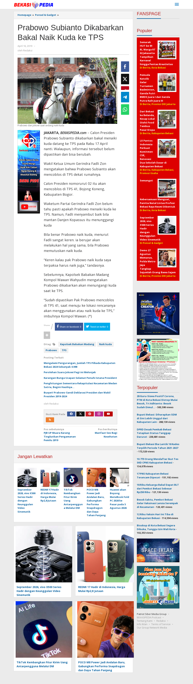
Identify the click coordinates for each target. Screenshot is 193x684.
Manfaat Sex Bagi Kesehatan (106, 433)
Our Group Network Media (152, 627)
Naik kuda (105, 344)
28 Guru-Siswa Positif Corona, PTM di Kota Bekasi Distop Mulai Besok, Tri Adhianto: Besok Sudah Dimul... (157, 401)
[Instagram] (99, 414)
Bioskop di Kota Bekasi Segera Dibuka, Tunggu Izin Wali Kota (156, 527)
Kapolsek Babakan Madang (77, 344)
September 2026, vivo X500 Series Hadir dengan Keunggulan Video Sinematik (26, 500)
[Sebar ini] (125, 66)
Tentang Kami (144, 620)
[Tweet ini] (125, 79)
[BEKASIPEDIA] (33, 4)
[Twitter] (80, 414)
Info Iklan (142, 624)
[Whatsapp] (125, 109)
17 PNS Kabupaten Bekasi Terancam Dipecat (152, 475)
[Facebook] (71, 414)
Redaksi (161, 620)
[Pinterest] (90, 414)
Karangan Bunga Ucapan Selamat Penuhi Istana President (80, 378)
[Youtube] (108, 414)
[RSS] (50, 419)
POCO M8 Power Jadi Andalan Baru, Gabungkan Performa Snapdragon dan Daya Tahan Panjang (96, 502)
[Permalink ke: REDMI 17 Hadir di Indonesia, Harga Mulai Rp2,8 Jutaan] (50, 477)
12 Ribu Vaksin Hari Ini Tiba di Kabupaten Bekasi (155, 516)
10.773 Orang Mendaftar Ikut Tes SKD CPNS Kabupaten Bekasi (157, 460)
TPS (64, 350)
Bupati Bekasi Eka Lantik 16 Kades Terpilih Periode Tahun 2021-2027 (158, 446)
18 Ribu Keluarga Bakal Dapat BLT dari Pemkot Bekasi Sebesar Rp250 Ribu (158, 488)
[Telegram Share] (125, 97)
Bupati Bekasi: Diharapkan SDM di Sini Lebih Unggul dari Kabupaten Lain (157, 418)
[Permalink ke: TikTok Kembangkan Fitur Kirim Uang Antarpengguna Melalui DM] (73, 477)
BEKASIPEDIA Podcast (149, 617)
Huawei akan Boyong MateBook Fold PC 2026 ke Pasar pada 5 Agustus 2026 (119, 499)
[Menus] (176, 4)
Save (127, 89)
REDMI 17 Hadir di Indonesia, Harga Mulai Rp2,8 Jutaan (50, 495)
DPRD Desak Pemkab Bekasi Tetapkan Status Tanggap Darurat (154, 433)
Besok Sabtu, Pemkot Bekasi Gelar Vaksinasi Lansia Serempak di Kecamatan (157, 503)
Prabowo (51, 350)
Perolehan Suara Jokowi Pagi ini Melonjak (70, 372)
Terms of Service (161, 624)
